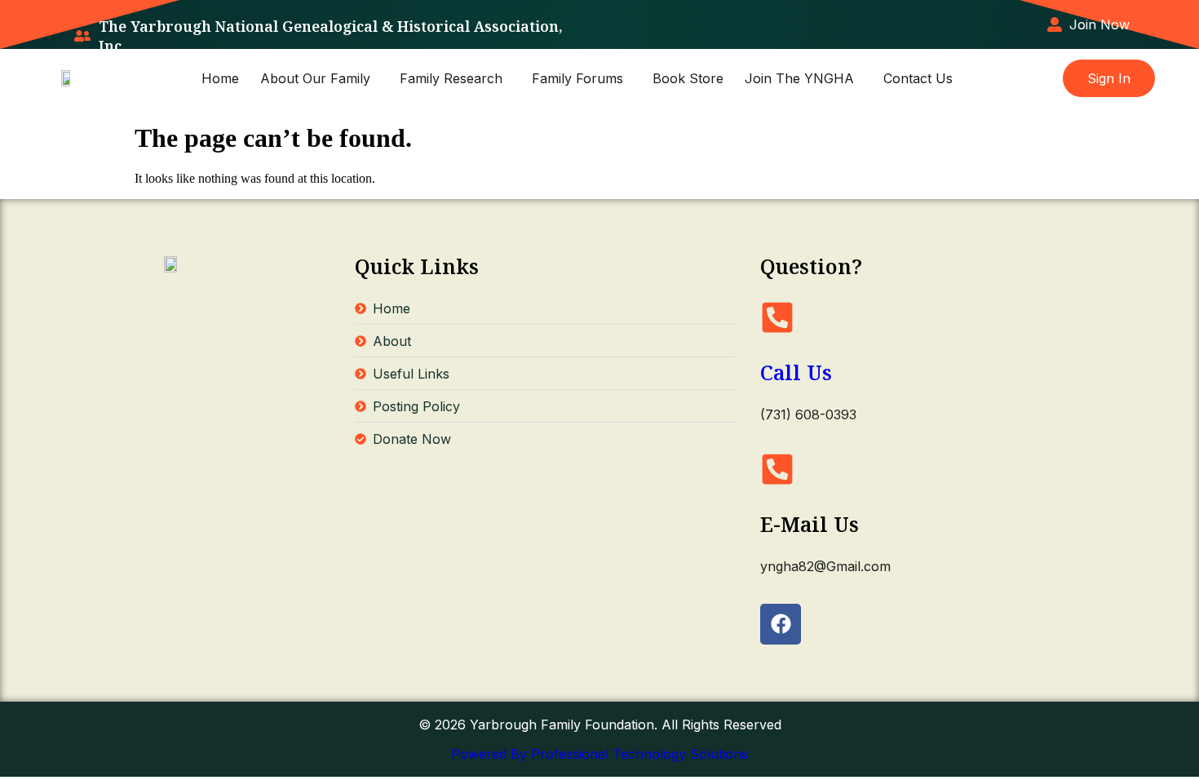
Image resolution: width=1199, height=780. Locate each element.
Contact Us (918, 78)
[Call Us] (777, 317)
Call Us (796, 372)
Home (220, 78)
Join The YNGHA (799, 78)
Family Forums (577, 78)
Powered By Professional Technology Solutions (599, 754)
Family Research (451, 78)
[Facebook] (780, 624)
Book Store (688, 78)
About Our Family (315, 78)
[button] (319, 78)
